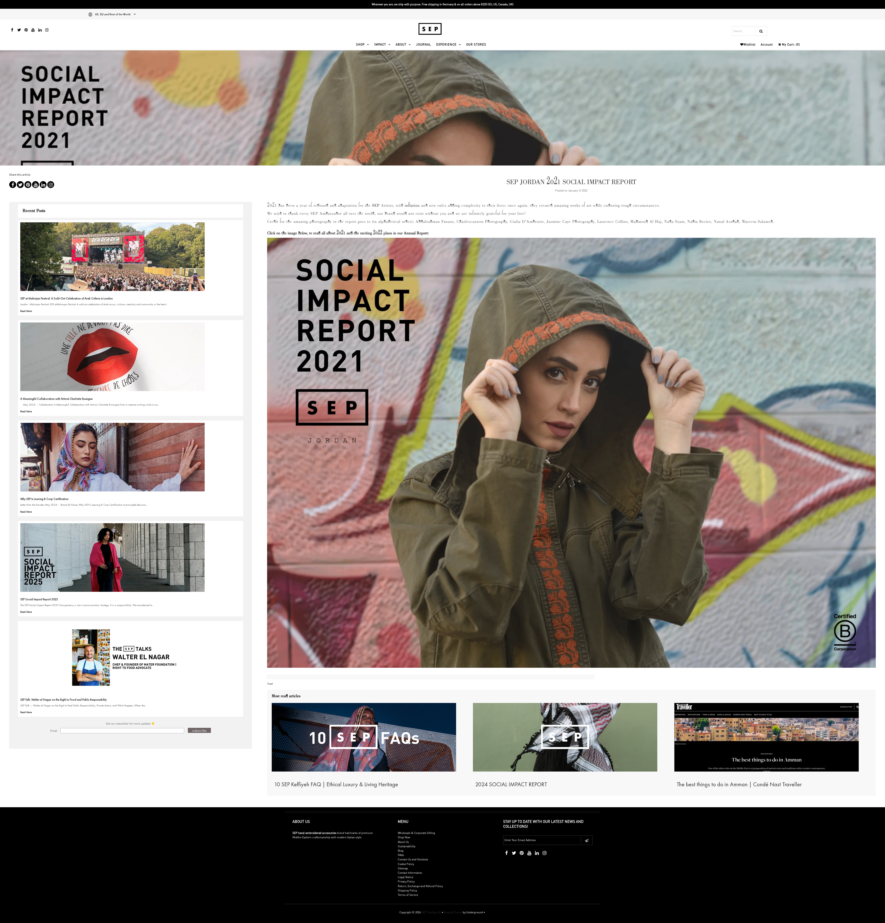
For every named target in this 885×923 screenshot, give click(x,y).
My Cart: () (790, 44)
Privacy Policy (406, 881)
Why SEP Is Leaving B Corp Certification (44, 499)
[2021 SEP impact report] (571, 455)
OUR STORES (476, 44)
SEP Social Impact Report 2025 (39, 599)
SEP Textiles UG (431, 912)
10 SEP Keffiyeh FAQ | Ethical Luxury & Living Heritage (336, 784)
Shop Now (404, 837)
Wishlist (749, 44)
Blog (401, 850)
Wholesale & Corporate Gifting (416, 833)
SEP (376, 206)
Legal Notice (405, 877)
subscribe (199, 730)
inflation (412, 206)
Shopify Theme (453, 912)
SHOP (360, 44)
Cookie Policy (406, 864)
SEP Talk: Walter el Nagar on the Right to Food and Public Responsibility (63, 700)
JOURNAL (423, 44)
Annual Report (416, 233)
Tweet (270, 683)
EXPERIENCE (446, 44)
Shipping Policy (407, 890)
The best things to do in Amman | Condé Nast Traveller (739, 784)
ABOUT (401, 44)
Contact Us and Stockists (413, 859)
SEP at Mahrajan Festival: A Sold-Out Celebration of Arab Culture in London (66, 298)
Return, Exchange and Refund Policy (420, 886)
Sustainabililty (406, 846)
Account (767, 44)
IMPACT (380, 44)
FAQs (401, 855)
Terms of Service (408, 895)
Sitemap (403, 868)
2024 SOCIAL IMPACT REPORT (511, 784)
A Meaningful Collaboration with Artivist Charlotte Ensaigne (56, 399)
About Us (403, 842)
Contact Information (410, 872)
